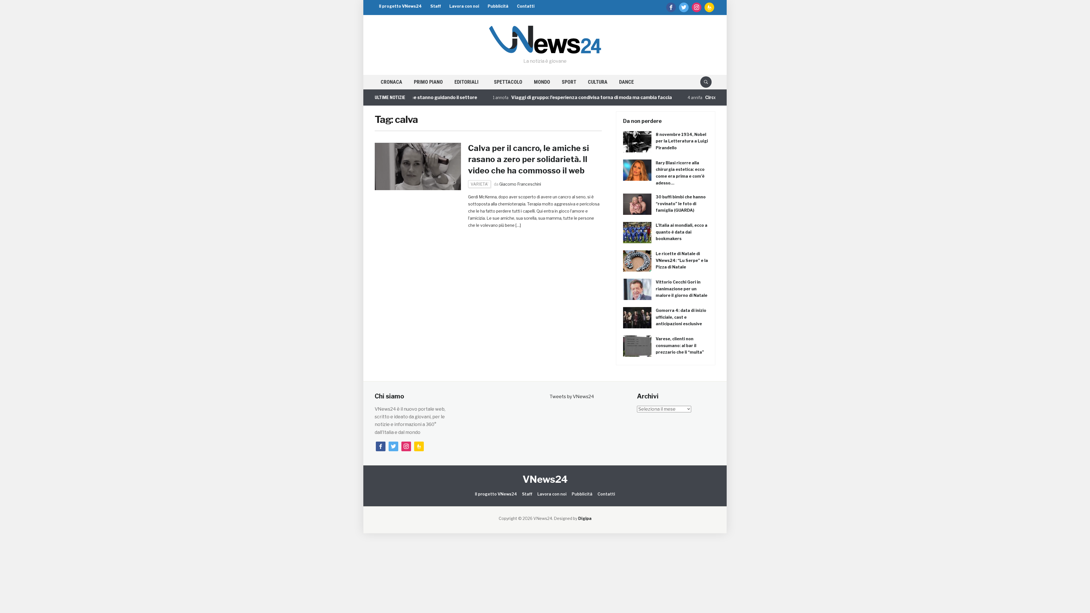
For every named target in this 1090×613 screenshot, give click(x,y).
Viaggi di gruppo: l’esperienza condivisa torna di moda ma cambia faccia (571, 97)
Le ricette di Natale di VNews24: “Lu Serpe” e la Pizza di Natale (682, 260)
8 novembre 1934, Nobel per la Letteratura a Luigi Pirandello (682, 141)
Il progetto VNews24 (400, 6)
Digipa (585, 518)
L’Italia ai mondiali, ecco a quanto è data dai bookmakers (681, 232)
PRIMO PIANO (428, 82)
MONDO (542, 82)
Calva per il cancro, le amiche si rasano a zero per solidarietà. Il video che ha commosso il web (528, 159)
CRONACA (391, 82)
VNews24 (545, 479)
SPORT (569, 82)
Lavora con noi (464, 6)
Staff (435, 6)
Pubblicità (498, 6)
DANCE (626, 82)
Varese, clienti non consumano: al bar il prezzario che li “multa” (680, 345)
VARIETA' (479, 184)
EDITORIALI (466, 82)
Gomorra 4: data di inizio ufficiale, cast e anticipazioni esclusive (681, 317)
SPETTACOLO (508, 82)
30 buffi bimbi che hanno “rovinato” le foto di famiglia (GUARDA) (681, 203)
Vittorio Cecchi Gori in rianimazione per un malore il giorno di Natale (681, 289)
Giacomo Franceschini (520, 184)
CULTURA (597, 82)
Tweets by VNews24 (572, 396)
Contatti (525, 6)
